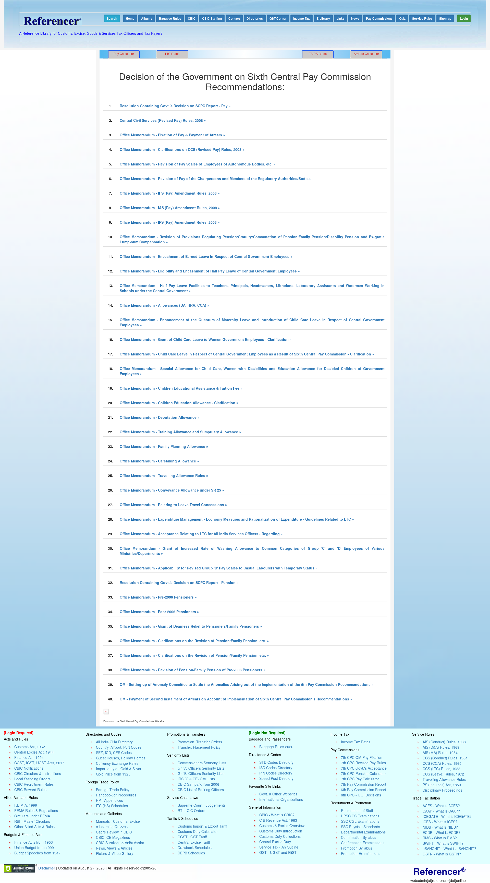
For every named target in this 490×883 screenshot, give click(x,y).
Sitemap (445, 18)
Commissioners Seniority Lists (202, 762)
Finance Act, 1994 (29, 757)
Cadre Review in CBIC (114, 831)
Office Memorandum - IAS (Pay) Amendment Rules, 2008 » (170, 207)
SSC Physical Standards (360, 826)
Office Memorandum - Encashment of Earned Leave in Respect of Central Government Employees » (206, 256)
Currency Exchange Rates (117, 763)
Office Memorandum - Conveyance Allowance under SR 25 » (172, 490)
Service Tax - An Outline (278, 847)
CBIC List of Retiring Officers (201, 789)
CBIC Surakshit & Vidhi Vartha (120, 842)
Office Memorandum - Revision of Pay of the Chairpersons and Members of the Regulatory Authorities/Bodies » (217, 178)
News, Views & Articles (114, 848)
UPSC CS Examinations (360, 815)
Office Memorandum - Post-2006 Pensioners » (159, 611)
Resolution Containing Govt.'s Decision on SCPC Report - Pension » (179, 582)
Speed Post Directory (276, 778)
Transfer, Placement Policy (199, 747)
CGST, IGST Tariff (192, 836)
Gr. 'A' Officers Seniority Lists (201, 768)
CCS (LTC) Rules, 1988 (441, 768)
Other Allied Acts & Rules (34, 826)
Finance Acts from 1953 (33, 842)
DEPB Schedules (191, 852)
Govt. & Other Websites (278, 793)
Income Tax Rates (355, 741)
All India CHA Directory (114, 741)
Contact (234, 18)
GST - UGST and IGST (278, 852)
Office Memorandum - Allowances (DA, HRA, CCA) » (164, 305)
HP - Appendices (109, 800)
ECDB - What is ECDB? (441, 832)
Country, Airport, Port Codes (118, 747)
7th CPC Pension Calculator (363, 773)
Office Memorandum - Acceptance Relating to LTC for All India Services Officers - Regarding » (201, 533)
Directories (255, 18)
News (355, 18)
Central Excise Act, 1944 (34, 752)
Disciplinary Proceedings (442, 790)
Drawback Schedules (195, 847)
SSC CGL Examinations (360, 821)
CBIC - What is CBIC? (277, 814)
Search (112, 18)
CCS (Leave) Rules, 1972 (443, 774)
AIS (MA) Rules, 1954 (440, 752)
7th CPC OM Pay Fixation (361, 757)
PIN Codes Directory (275, 772)
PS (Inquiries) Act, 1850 (442, 784)
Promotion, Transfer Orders (200, 741)
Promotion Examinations (360, 853)
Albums (146, 18)
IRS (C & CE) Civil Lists (196, 778)
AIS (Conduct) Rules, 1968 (444, 741)
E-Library (323, 18)
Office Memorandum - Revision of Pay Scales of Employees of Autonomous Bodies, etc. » (198, 163)
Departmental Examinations (363, 831)
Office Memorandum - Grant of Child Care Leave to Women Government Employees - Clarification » (206, 339)
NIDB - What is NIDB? (440, 827)
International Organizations (281, 799)
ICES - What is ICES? (440, 821)
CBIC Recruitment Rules (34, 784)
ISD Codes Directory (275, 767)
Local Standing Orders (32, 778)
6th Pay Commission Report (363, 789)
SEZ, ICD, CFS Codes (114, 752)
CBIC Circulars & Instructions (37, 773)
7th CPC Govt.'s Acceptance (364, 768)
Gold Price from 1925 (113, 774)
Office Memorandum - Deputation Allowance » (160, 417)
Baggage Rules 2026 (276, 746)
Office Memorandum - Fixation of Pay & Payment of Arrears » (172, 134)
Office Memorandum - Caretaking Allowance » (159, 460)
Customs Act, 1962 (29, 746)
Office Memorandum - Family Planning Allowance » (164, 446)
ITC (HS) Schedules (112, 805)
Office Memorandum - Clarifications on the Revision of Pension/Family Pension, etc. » (194, 640)
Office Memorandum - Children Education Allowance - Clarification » (179, 402)
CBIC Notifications (28, 768)
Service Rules (422, 18)
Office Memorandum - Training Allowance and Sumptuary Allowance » (180, 431)
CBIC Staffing (212, 18)
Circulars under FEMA (32, 815)
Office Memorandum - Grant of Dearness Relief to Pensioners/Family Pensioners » (191, 626)
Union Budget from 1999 (34, 847)
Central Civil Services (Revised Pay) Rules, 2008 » (163, 120)
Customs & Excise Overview (281, 825)
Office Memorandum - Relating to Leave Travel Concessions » (173, 504)
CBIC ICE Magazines (113, 837)
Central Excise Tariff (194, 842)
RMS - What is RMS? (440, 837)
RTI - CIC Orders (191, 810)
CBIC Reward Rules (30, 789)
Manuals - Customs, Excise (118, 821)
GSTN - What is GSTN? (442, 853)
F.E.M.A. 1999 (25, 805)
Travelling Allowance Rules (444, 779)
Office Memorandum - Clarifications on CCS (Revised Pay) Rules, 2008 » (182, 149)
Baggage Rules (170, 18)
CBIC (191, 18)
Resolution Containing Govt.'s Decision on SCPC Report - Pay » (175, 105)
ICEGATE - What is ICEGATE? (447, 816)
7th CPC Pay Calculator (360, 778)
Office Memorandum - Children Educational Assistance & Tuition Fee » (181, 388)
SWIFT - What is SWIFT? (443, 843)
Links (341, 18)
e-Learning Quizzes (112, 826)
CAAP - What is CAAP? (441, 811)
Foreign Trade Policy (112, 789)
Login (464, 18)
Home (130, 18)
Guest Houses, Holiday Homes (120, 757)
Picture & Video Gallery (114, 853)
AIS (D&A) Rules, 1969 (441, 747)
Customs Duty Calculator (198, 831)
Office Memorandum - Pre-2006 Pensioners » (158, 597)
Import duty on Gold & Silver (118, 768)
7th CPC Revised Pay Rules (363, 762)
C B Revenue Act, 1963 (278, 820)
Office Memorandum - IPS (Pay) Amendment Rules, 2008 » (170, 222)
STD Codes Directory (276, 762)
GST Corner (278, 18)
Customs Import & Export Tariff (202, 826)
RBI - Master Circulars (32, 821)
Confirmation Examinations (362, 842)
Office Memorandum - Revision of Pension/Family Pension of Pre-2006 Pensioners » (192, 669)
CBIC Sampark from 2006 (198, 784)
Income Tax (301, 18)
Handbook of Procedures (116, 794)
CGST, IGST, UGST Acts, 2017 (39, 762)
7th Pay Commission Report (363, 784)
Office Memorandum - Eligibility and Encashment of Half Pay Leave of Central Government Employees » (210, 270)
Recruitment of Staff (357, 810)
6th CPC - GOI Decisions (361, 794)
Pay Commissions (379, 18)
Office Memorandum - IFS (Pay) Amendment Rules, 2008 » (170, 193)
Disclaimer (47, 867)
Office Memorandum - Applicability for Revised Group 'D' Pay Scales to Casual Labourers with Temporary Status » (218, 567)
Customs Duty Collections (280, 836)
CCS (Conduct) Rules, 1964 (445, 757)
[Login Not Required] (267, 732)
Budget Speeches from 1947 (37, 852)
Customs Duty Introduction (280, 830)
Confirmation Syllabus (358, 837)
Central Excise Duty (275, 841)
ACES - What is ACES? (441, 805)
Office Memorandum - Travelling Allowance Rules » (164, 475)
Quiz (402, 18)
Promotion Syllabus (356, 848)
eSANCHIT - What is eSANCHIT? (449, 848)
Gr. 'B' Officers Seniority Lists (201, 773)
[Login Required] (18, 732)
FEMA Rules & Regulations (36, 810)
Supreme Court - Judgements (202, 805)
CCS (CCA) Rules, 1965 (442, 763)
